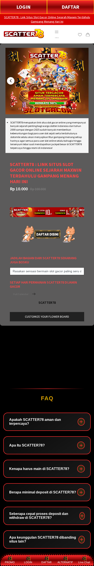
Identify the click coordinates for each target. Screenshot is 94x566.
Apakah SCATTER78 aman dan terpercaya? (35, 421)
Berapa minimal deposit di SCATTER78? (42, 492)
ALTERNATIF (65, 562)
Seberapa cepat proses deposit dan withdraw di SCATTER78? (38, 516)
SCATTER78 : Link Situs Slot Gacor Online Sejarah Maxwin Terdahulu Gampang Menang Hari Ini (47, 19)
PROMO (10, 562)
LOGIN (23, 7)
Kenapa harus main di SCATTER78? (39, 469)
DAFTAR (70, 7)
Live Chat (84, 562)
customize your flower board (47, 317)
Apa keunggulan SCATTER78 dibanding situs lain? (42, 539)
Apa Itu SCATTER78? (27, 445)
